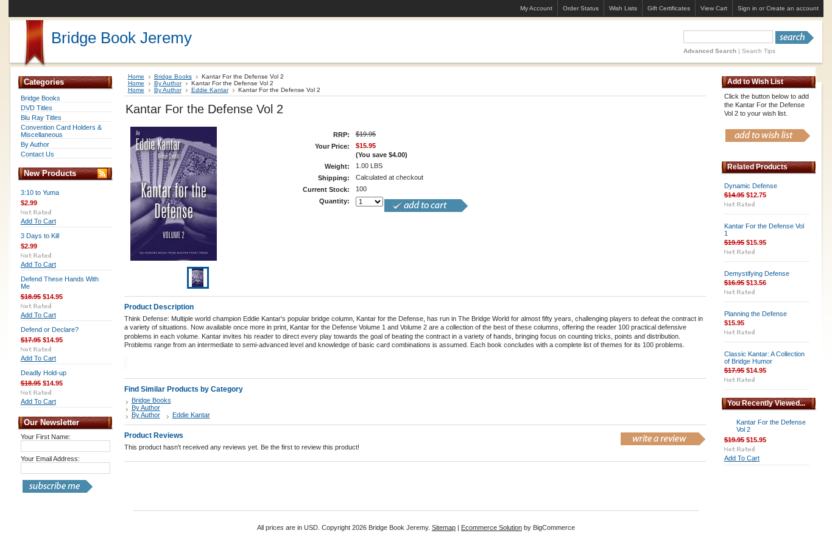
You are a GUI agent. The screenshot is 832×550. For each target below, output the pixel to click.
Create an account (792, 8)
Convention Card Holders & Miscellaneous (61, 131)
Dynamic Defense (750, 185)
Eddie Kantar (209, 89)
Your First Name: (46, 436)
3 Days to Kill (40, 235)
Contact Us (37, 154)
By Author (35, 144)
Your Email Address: (50, 458)
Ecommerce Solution (491, 527)
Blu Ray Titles (41, 117)
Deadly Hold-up (43, 372)
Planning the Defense (755, 313)
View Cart (713, 8)
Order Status (581, 8)
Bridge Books (40, 98)
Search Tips (758, 51)
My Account (536, 8)
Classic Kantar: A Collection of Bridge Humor (764, 357)
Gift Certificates (668, 8)
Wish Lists (623, 8)
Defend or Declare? (50, 329)
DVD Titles (36, 107)
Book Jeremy (121, 37)
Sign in (747, 8)
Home (136, 76)
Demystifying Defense (756, 273)
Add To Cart (38, 221)
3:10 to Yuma (40, 192)
